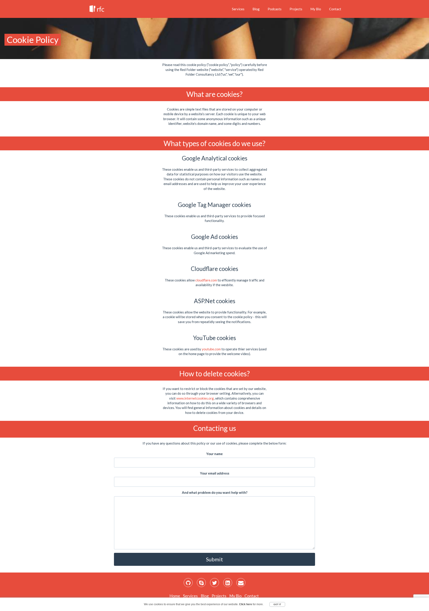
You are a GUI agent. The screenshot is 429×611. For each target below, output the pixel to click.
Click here (245, 604)
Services (238, 9)
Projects (296, 9)
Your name (214, 454)
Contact (335, 9)
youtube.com (211, 349)
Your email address (214, 473)
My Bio (315, 9)
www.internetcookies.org (195, 398)
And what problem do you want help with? (214, 492)
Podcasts (275, 9)
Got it (277, 604)
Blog (256, 9)
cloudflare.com (206, 280)
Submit (214, 559)
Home (174, 595)
